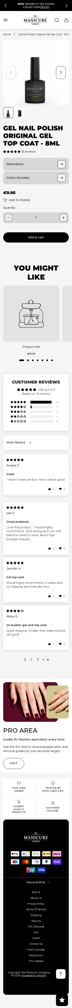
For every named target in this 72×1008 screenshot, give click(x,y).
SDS (36, 932)
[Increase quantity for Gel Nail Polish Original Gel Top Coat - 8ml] (63, 218)
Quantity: (9, 207)
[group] (8, 112)
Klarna (36, 892)
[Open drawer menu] (5, 20)
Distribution (36, 955)
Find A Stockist (36, 949)
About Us (36, 897)
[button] (12, 151)
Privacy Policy (36, 903)
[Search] (56, 20)
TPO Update (36, 961)
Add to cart (36, 237)
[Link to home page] (36, 837)
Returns (36, 920)
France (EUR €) (36, 882)
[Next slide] (66, 5)
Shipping (36, 915)
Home (7, 34)
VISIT (14, 763)
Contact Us (36, 943)
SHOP (44, 7)
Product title (31, 347)
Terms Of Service (36, 909)
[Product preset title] (31, 314)
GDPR (36, 938)
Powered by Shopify (34, 975)
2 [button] (31, 659)
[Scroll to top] (61, 974)
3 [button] (38, 659)
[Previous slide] (5, 5)
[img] (15, 460)
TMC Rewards (36, 926)
